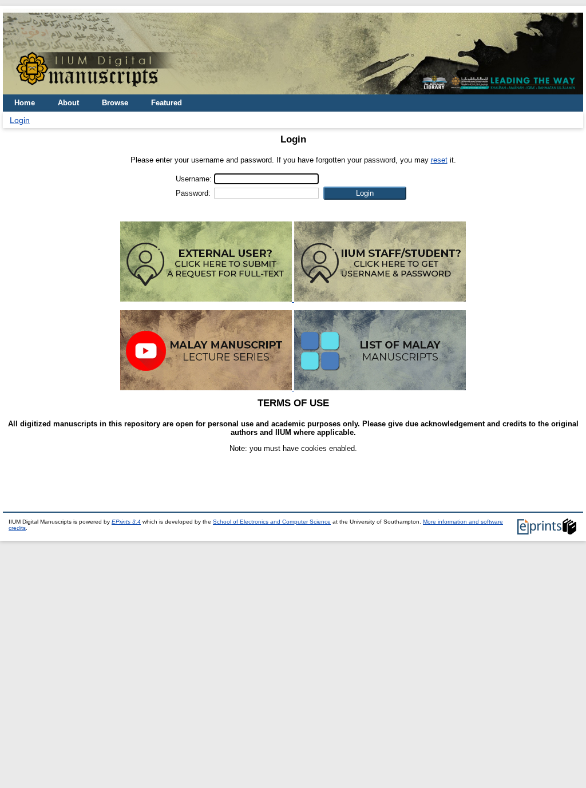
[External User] (207, 299)
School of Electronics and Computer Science (272, 521)
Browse (115, 102)
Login (20, 120)
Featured (166, 102)
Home (24, 102)
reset (439, 160)
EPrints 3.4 (126, 521)
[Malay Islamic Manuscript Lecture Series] (207, 387)
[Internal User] (380, 299)
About (68, 102)
